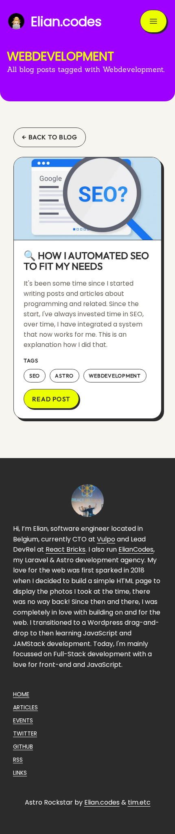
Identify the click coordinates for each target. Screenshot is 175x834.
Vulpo (106, 539)
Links (20, 773)
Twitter (25, 733)
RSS (18, 760)
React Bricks (65, 549)
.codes (66, 21)
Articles (25, 707)
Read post (51, 399)
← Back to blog (49, 137)
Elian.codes (102, 802)
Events (23, 720)
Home (21, 694)
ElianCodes (135, 549)
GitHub (23, 746)
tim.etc (139, 802)
